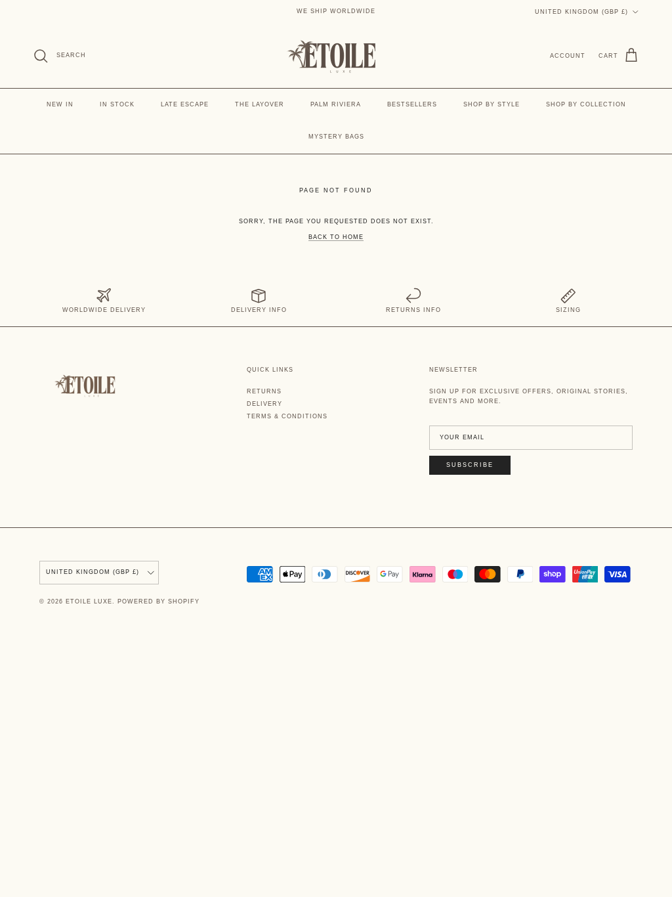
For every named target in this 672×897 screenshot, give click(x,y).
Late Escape (185, 104)
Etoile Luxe (89, 601)
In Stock (117, 104)
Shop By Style (491, 104)
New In (60, 104)
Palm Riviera (335, 104)
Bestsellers (412, 104)
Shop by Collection (586, 104)
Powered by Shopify (158, 601)
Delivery (264, 404)
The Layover (259, 104)
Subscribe (470, 465)
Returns (264, 391)
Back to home (336, 237)
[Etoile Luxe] (336, 56)
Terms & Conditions (287, 416)
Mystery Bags (336, 136)
